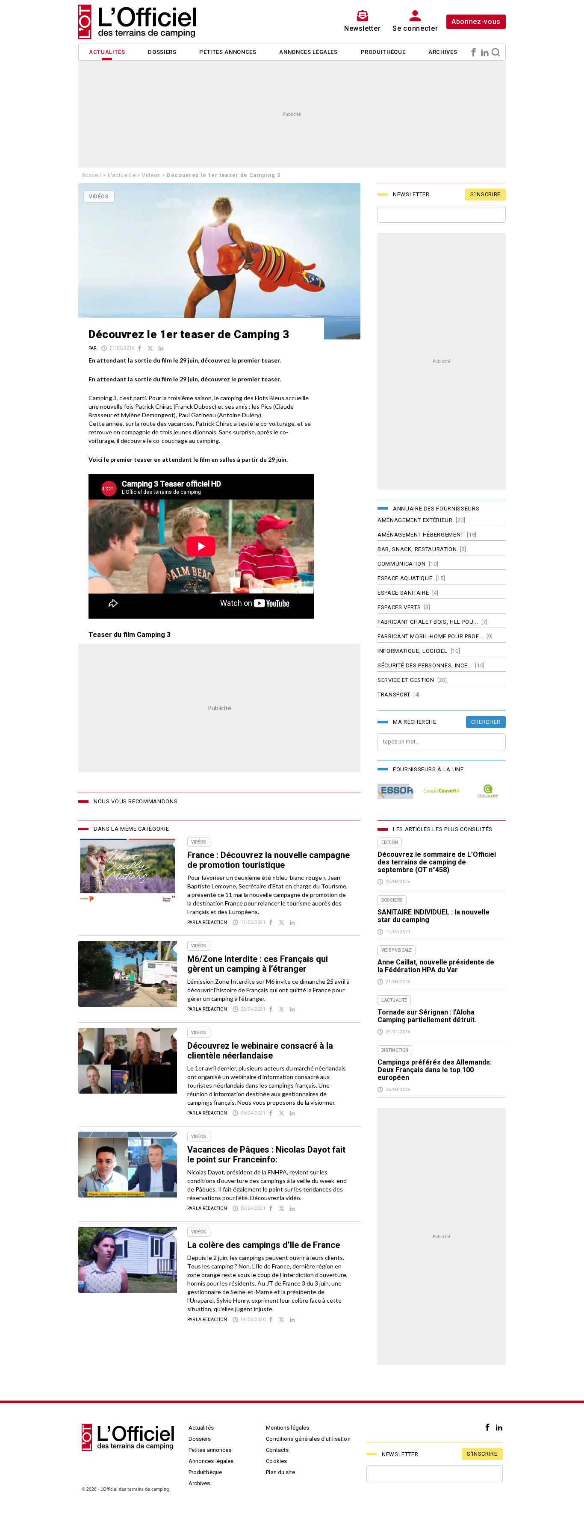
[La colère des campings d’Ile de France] (127, 1260)
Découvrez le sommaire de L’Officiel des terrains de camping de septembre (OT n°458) (437, 862)
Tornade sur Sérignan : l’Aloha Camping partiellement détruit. (427, 1016)
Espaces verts (399, 607)
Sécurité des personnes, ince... (425, 665)
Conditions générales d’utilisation (308, 1439)
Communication (401, 563)
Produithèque (383, 52)
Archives (442, 52)
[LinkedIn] (485, 52)
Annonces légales (308, 52)
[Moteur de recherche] (496, 52)
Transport (394, 694)
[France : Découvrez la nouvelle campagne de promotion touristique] (127, 870)
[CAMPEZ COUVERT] (442, 791)
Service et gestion (406, 680)
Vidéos (151, 175)
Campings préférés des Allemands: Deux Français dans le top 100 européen (435, 1070)
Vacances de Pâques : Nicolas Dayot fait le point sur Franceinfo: (266, 1154)
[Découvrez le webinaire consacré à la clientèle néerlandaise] (127, 1061)
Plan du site (280, 1472)
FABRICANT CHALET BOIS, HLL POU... (428, 622)
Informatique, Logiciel (412, 651)
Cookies (276, 1461)
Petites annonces (227, 52)
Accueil (92, 175)
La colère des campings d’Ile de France (263, 1245)
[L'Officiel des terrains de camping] (142, 21)
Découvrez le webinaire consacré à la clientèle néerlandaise (260, 1051)
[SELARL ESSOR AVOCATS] (395, 791)
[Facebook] (473, 52)
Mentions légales (287, 1428)
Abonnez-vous (476, 22)
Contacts (277, 1450)
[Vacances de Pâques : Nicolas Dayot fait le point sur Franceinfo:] (127, 1164)
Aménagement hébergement (421, 534)
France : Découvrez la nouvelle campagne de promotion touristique (268, 860)
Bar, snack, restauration (417, 549)
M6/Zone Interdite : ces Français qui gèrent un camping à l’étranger (257, 964)
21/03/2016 (121, 348)
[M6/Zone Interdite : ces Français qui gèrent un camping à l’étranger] (127, 974)
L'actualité (122, 175)
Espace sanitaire (403, 593)
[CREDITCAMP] (488, 791)
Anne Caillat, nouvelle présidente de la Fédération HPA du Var (436, 966)
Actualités (107, 52)
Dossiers (162, 52)
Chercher (486, 722)
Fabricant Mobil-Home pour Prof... (430, 636)
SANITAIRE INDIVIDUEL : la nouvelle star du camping (434, 916)
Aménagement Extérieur (415, 520)
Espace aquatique (405, 578)
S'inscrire (485, 194)
